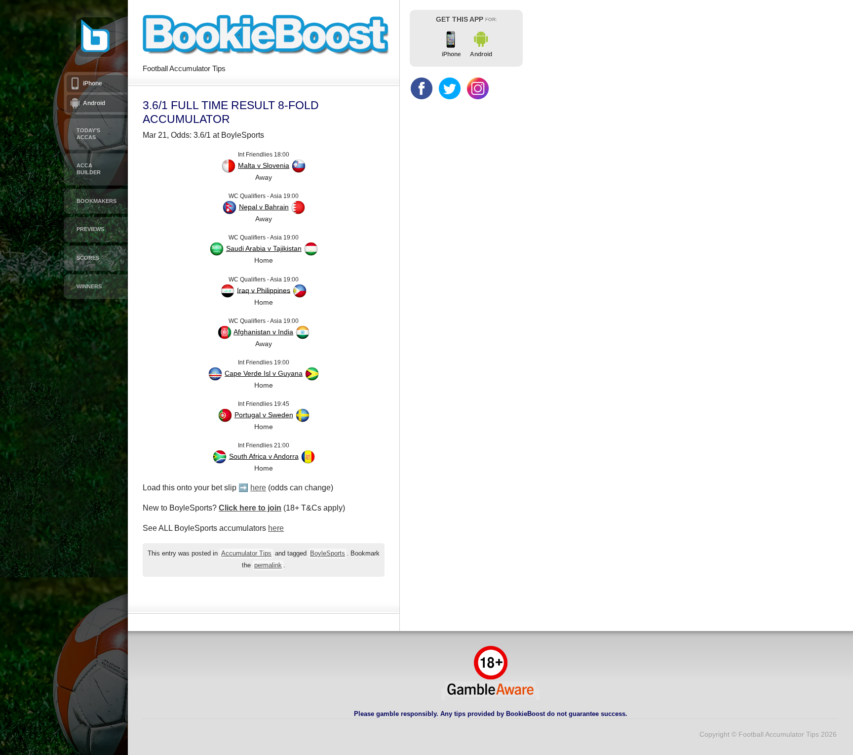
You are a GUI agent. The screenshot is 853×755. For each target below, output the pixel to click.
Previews (90, 229)
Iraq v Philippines (263, 290)
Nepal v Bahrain (264, 207)
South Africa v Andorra (264, 456)
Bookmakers (96, 201)
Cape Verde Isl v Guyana (264, 373)
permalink (268, 565)
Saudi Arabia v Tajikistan (264, 248)
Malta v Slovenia (263, 165)
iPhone (92, 83)
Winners (89, 286)
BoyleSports (327, 553)
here (258, 487)
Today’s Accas (88, 133)
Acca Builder (89, 168)
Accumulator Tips (246, 553)
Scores (88, 258)
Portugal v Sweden (263, 415)
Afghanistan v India (263, 332)
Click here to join (250, 508)
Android (94, 103)
